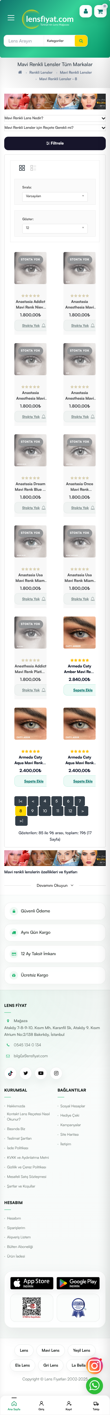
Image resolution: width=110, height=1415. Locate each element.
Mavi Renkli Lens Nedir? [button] (24, 118)
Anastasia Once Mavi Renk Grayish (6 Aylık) (79, 490)
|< (21, 801)
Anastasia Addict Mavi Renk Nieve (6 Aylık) (30, 307)
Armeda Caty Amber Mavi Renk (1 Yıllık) (79, 672)
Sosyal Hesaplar (72, 1106)
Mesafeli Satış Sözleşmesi (26, 1177)
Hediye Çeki (69, 1115)
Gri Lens (50, 1365)
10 (45, 811)
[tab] (55, 118)
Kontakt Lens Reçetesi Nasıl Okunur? (28, 1117)
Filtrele (57, 143)
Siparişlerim (16, 1228)
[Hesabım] (86, 11)
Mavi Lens (51, 1350)
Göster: (28, 219)
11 (57, 811)
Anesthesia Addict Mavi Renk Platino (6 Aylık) (31, 672)
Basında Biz (16, 1129)
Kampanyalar (70, 1125)
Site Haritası (69, 1134)
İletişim (65, 1144)
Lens (24, 1350)
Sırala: (27, 187)
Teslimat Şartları (19, 1138)
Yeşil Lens (81, 1350)
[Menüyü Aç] (11, 18)
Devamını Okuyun (53, 885)
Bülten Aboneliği (20, 1247)
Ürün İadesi (16, 1256)
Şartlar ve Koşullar (21, 1186)
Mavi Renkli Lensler (76, 72)
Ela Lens (22, 1365)
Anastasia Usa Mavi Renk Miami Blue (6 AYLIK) (30, 581)
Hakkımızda (16, 1106)
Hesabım (14, 1218)
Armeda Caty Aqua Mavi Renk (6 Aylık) (79, 763)
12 (70, 811)
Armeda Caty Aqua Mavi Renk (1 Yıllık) (30, 763)
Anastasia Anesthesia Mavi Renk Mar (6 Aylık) (79, 398)
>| (21, 820)
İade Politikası (17, 1148)
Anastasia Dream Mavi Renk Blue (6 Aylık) (30, 490)
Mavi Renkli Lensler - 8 (58, 79)
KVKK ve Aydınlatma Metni (28, 1157)
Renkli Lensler (40, 72)
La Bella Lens (83, 1365)
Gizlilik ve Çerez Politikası (26, 1167)
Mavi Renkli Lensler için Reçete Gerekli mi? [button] (39, 127)
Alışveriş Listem (19, 1237)
